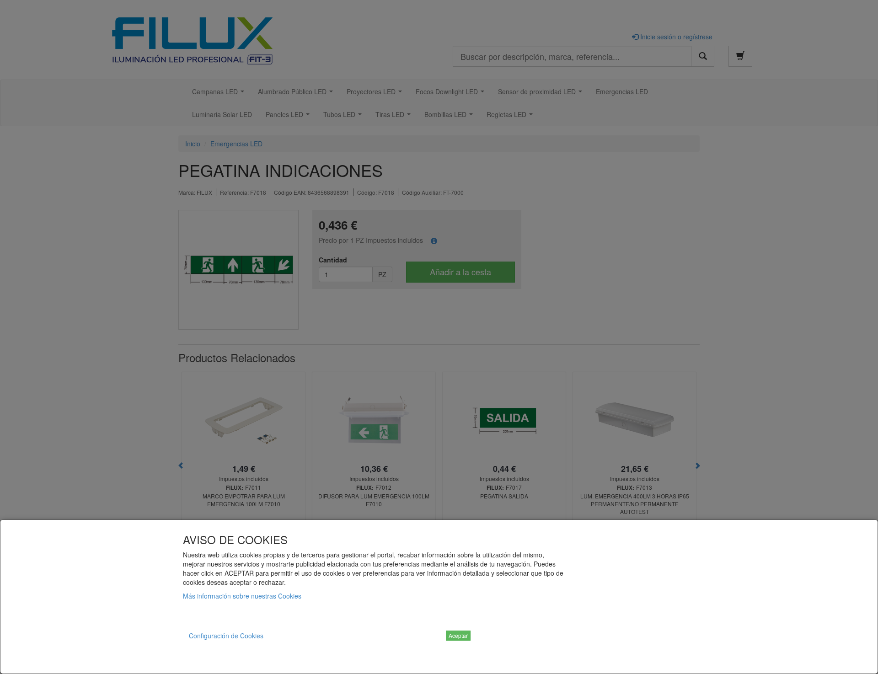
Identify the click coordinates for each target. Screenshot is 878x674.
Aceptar (458, 635)
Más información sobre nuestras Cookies (242, 595)
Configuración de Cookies (226, 635)
